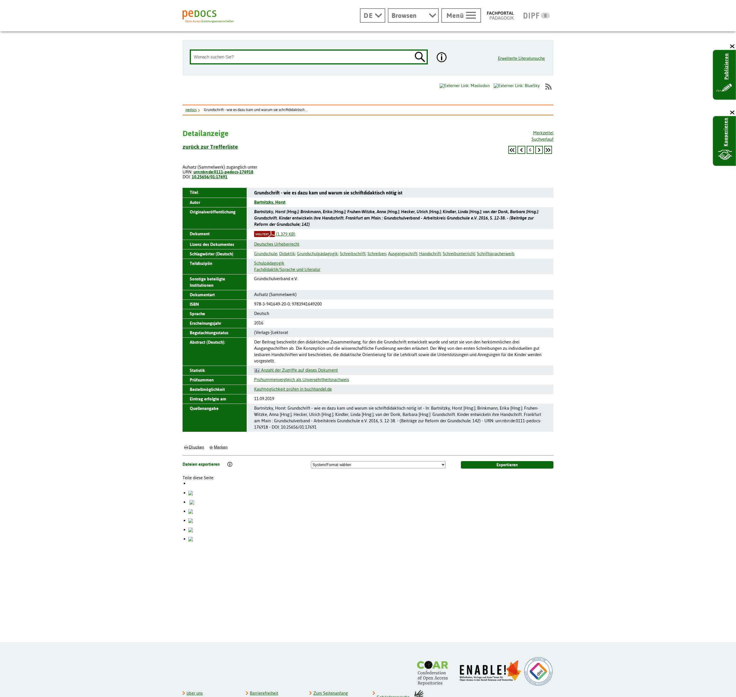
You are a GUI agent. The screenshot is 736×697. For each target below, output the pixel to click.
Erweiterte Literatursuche (521, 58)
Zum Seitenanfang (330, 693)
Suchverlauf (542, 139)
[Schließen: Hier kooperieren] (732, 112)
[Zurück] (512, 150)
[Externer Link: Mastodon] (464, 86)
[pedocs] (208, 16)
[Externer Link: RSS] (548, 86)
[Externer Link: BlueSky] (516, 86)
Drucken (196, 447)
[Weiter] (539, 150)
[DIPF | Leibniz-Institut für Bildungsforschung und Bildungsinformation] (536, 15)
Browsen (404, 15)
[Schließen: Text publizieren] (732, 46)
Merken (221, 447)
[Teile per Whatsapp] (190, 511)
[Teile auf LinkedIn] (190, 520)
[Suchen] (420, 57)
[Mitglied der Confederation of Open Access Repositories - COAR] (434, 673)
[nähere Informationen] (442, 57)
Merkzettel (543, 132)
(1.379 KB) (285, 234)
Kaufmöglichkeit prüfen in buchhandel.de (293, 389)
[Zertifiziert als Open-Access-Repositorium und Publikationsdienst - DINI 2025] (538, 671)
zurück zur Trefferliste (210, 147)
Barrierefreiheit (264, 693)
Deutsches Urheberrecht (276, 244)
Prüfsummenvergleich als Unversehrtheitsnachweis (301, 379)
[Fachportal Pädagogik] (500, 15)
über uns (195, 693)
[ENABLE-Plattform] (491, 671)
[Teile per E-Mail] (190, 529)
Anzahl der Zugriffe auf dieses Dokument (299, 370)
